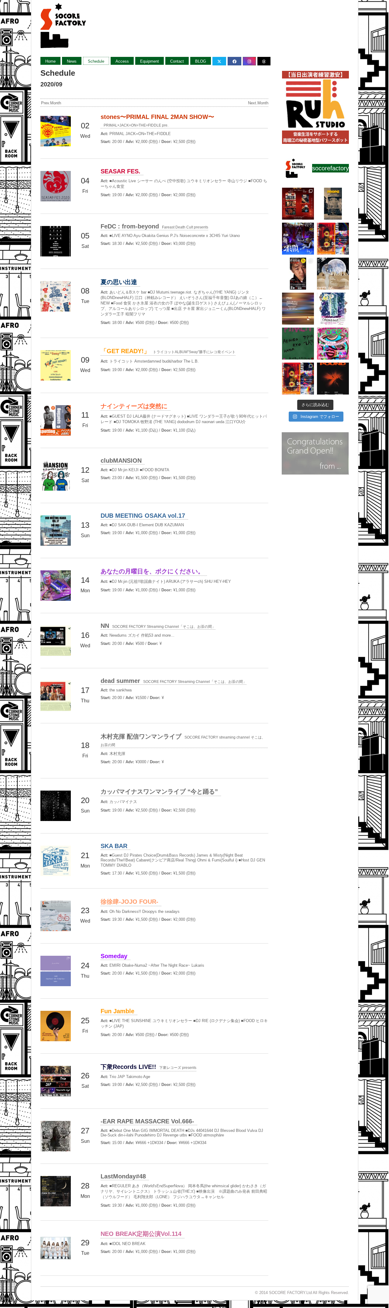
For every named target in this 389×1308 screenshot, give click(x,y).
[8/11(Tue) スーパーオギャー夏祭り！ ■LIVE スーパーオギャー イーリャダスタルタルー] (333, 344)
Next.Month (258, 103)
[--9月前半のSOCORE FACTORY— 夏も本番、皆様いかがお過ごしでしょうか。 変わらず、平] (298, 274)
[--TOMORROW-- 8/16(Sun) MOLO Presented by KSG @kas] (333, 274)
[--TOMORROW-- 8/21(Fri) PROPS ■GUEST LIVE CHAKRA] (333, 204)
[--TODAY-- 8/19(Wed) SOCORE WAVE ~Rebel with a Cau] (333, 239)
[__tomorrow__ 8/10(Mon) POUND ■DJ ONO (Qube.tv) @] (333, 379)
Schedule (96, 61)
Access (122, 61)
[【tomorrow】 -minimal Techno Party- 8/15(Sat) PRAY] (298, 309)
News (72, 61)
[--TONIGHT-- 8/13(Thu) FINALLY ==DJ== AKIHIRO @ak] (298, 344)
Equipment (149, 61)
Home (50, 61)
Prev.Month (51, 103)
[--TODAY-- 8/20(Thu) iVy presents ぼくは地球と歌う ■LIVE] (298, 239)
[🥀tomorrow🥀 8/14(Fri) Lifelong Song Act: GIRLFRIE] (333, 309)
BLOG (200, 61)
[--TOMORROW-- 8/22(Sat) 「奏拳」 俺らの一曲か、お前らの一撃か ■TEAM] (298, 204)
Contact (177, 61)
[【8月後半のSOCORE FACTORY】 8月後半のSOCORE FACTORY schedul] (298, 379)
